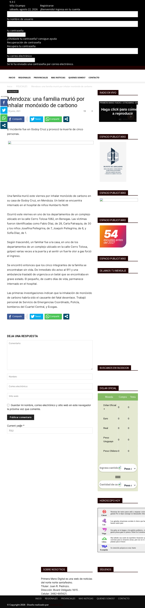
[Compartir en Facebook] (15, 119)
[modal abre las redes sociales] (66, 119)
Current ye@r (15, 425)
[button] (133, 74)
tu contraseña (15, 30)
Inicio (9, 86)
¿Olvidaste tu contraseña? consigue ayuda (32, 38)
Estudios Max (56, 604)
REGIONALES (24, 77)
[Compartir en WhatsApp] (53, 119)
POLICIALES (21, 86)
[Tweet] (36, 119)
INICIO (12, 77)
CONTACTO (94, 77)
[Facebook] (44, 2)
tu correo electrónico (19, 56)
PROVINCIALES (41, 77)
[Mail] (46, 2)
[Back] (51, 2)
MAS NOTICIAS (58, 77)
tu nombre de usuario (20, 19)
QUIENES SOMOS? (76, 77)
